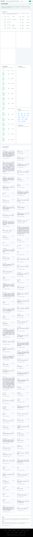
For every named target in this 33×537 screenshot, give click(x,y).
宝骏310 (28, 113)
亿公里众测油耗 (23, 530)
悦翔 (22, 119)
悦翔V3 (19, 121)
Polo (24, 113)
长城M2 (23, 117)
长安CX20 (26, 119)
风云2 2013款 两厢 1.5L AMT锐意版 (3, 134)
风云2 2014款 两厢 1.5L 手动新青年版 (3, 88)
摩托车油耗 (13, 530)
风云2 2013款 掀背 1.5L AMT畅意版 (3, 114)
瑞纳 (21, 113)
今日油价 (5, 530)
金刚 (24, 115)
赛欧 (18, 113)
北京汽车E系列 (23, 121)
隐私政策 (20, 532)
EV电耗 (18, 530)
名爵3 (27, 115)
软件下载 (12, 532)
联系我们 (16, 532)
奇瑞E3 (19, 119)
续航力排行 (27, 530)
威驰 (21, 115)
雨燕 (18, 115)
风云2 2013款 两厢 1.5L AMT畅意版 (3, 140)
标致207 (19, 117)
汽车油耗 (10, 530)
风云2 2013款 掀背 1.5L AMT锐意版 (3, 108)
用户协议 (25, 532)
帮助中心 (8, 532)
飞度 (26, 117)
